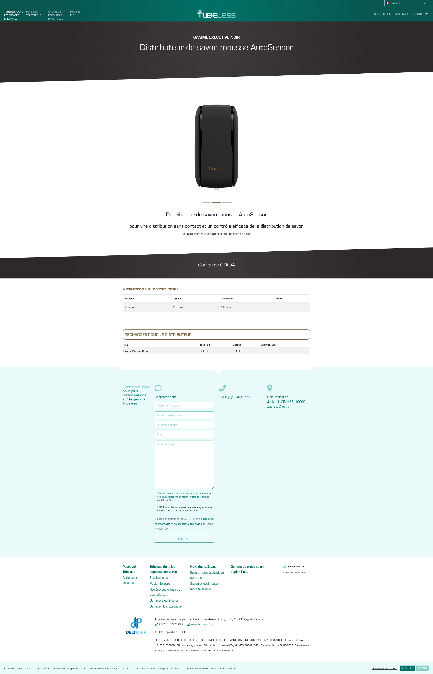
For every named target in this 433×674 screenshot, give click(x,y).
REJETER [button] (422, 668)
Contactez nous (165, 396)
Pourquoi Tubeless (129, 569)
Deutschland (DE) (295, 566)
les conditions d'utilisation (188, 523)
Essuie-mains (159, 577)
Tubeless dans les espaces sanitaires (13, 15)
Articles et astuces (387, 14)
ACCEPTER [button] (407, 668)
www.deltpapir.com (202, 624)
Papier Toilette (160, 583)
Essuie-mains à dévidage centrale (207, 575)
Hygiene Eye (75, 13)
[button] (406, 3)
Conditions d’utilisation (294, 572)
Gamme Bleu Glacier (164, 600)
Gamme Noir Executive (166, 606)
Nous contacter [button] (413, 14)
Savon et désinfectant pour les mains (205, 586)
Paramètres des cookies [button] (384, 668)
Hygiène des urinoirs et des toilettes (166, 592)
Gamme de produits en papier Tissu (56, 15)
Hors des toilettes (32, 13)
